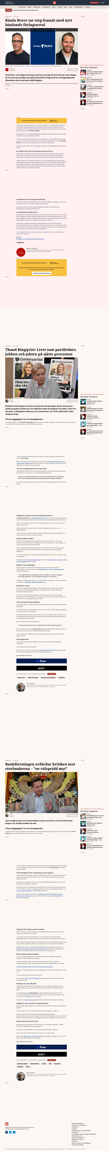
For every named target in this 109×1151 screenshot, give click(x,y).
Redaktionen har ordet (77, 1139)
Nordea (44, 1063)
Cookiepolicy (75, 1132)
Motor (65, 7)
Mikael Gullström (30, 683)
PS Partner (16, 16)
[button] (41, 661)
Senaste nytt (22, 7)
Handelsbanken (34, 1063)
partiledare (61, 677)
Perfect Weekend (78, 7)
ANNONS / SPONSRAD (31, 248)
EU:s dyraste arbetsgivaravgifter (31, 560)
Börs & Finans (37, 7)
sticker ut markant (56, 896)
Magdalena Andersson (38, 518)
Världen (29, 7)
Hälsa (70, 7)
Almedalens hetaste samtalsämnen (34, 582)
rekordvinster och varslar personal (32, 1036)
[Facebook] (6, 1132)
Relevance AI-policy (77, 1136)
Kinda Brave (20, 242)
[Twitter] (10, 1132)
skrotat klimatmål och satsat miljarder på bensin (51, 569)
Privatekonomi (46, 7)
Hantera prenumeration (77, 1123)
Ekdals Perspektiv (33, 677)
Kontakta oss (75, 1127)
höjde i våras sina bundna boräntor (34, 978)
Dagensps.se (8, 16)
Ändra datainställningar (77, 1145)
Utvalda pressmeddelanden (79, 1125)
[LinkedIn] (14, 1132)
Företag (60, 7)
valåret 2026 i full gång (48, 650)
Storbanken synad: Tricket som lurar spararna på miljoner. (34, 966)
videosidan (16, 419)
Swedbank (20, 1066)
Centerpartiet (21, 677)
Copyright (74, 1129)
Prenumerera (94, 2)
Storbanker (57, 1063)
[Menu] (103, 3)
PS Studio (87, 7)
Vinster (28, 1066)
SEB (50, 1063)
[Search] (100, 3)
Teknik (53, 7)
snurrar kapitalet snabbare (23, 891)
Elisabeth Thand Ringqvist (48, 677)
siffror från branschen (30, 1000)
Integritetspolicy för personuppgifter (81, 1130)
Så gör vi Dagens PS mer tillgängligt (81, 1143)
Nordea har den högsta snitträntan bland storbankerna (31, 949)
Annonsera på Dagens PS (78, 1137)
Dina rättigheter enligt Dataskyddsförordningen (84, 1134)
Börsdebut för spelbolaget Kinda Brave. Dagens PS (30, 239)
